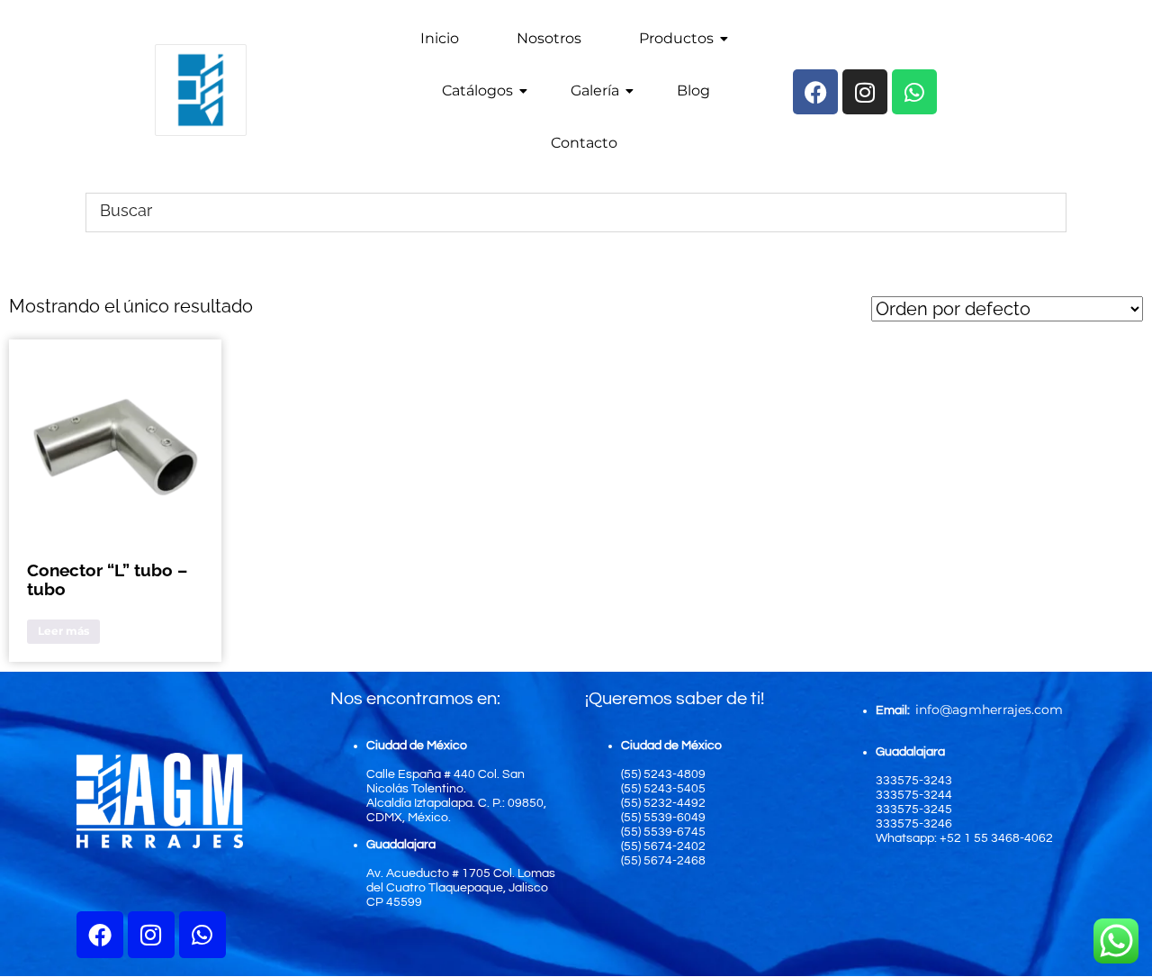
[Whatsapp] (202, 934)
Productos (676, 38)
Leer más (63, 631)
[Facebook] (99, 934)
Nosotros (549, 38)
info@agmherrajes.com (989, 709)
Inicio (439, 38)
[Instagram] (151, 934)
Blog (693, 90)
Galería (595, 90)
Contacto (584, 142)
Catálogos (477, 90)
